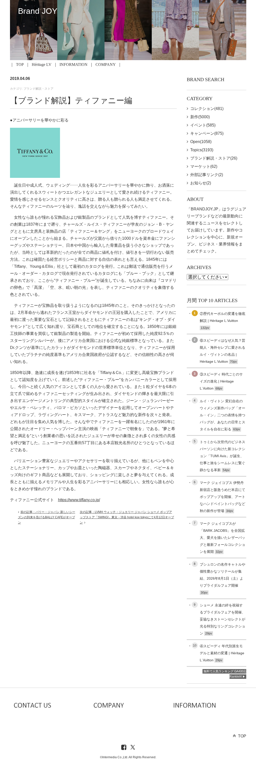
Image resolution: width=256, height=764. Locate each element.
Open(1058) (201, 142)
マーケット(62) (203, 166)
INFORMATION (74, 64)
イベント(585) (203, 125)
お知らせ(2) (200, 183)
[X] (132, 747)
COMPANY (106, 64)
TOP (20, 64)
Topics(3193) (201, 150)
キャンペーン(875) (207, 133)
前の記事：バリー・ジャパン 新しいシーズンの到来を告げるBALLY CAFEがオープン (46, 517)
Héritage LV (42, 64)
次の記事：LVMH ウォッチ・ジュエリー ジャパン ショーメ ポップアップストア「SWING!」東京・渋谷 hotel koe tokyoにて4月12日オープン (127, 517)
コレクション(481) (207, 108)
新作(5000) (200, 117)
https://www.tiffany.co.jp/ (79, 500)
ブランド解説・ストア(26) (213, 158)
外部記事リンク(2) (206, 175)
